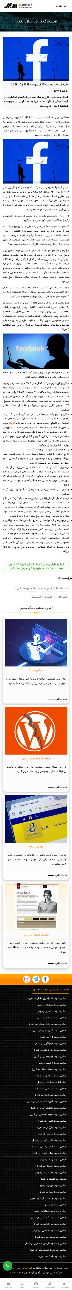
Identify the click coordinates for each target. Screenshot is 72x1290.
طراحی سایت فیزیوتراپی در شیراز (50, 1056)
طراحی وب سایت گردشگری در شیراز (48, 1217)
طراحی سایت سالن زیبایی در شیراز (49, 1153)
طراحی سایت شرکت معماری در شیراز (48, 1114)
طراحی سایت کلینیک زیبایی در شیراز (48, 1108)
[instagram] (26, 979)
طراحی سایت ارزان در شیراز (53, 1037)
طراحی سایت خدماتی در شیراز (51, 1166)
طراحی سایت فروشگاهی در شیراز (50, 1224)
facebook (61, 588)
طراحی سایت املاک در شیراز (52, 1256)
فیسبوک (48, 126)
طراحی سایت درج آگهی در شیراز (50, 1043)
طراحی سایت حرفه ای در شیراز (51, 1076)
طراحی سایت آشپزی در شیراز (52, 1121)
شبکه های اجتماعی (27, 588)
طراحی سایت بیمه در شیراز (53, 1192)
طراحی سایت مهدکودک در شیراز (50, 1095)
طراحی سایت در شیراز (55, 1205)
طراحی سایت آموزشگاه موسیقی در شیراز (46, 1101)
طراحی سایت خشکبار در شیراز (51, 1018)
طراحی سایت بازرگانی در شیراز (51, 1127)
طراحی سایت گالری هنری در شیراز (49, 1030)
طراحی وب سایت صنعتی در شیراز (49, 1230)
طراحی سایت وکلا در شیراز (53, 1159)
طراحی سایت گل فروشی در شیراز (50, 1050)
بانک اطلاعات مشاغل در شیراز (51, 1082)
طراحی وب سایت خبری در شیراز (50, 1237)
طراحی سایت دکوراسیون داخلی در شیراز (47, 998)
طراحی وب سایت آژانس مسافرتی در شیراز (45, 1243)
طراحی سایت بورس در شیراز (52, 1185)
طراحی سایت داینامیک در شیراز (50, 1172)
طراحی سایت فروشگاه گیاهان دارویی (48, 1198)
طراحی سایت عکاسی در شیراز (51, 1011)
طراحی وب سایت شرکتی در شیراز (50, 1211)
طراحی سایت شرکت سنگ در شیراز (49, 1069)
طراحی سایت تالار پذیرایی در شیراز (49, 1140)
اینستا (48, 597)
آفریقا (11, 423)
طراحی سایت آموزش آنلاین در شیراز (48, 1146)
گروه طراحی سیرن (23, 1268)
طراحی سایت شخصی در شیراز (51, 1134)
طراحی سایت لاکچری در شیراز (51, 1063)
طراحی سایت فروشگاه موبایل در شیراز (47, 1024)
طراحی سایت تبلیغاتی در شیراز (51, 1088)
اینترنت (38, 117)
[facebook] (45, 979)
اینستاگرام (61, 597)
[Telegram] (36, 979)
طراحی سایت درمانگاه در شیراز (51, 1005)
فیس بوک (46, 588)
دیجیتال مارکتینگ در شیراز (53, 1179)
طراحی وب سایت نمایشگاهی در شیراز (47, 1250)
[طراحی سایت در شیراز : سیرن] (18, 6)
